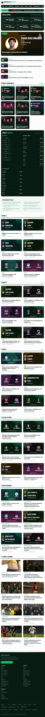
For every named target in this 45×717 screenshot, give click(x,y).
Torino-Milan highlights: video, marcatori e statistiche (9, 275)
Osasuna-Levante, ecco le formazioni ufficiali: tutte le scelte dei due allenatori (11, 457)
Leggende (26, 594)
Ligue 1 (3, 475)
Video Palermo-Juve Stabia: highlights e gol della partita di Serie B (11, 300)
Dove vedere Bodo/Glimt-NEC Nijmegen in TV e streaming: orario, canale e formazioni (11, 548)
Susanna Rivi (31, 236)
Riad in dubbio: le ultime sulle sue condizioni (14, 52)
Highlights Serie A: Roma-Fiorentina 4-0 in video (11, 234)
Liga (3, 433)
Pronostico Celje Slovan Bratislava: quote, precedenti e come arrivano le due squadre (11, 526)
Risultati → (41, 83)
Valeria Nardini (31, 303)
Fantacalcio (11, 6)
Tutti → (42, 282)
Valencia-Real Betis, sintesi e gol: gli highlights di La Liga (21, 77)
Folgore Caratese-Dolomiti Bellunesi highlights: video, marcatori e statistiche (10, 368)
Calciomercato (36, 6)
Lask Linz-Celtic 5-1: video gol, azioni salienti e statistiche (10, 504)
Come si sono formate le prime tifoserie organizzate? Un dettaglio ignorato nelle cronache (33, 619)
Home (3, 6)
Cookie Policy (34, 709)
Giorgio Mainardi (10, 577)
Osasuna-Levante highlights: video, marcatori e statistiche (32, 435)
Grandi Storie (27, 616)
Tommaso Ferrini (10, 236)
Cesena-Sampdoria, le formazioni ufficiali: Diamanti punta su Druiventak (33, 341)
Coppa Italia (3, 685)
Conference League (28, 523)
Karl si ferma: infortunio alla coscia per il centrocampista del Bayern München (25, 60)
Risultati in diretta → (7, 662)
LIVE (6, 6)
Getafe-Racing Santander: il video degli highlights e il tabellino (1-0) (33, 478)
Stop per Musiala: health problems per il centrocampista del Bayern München (25, 66)
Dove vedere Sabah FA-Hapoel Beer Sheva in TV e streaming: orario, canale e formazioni (33, 548)
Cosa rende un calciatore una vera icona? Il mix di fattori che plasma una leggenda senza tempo (33, 598)
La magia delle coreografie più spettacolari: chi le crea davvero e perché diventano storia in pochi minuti (33, 576)
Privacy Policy (27, 709)
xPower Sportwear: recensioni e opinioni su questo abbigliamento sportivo (11, 575)
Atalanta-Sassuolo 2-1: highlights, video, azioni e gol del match (32, 275)
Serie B (26, 6)
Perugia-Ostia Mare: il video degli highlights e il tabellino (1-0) (9, 410)
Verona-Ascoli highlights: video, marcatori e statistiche (9, 321)
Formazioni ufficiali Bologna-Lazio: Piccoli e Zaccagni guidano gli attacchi (33, 254)
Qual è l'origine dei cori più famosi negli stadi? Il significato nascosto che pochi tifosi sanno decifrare (11, 598)
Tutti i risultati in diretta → (36, 14)
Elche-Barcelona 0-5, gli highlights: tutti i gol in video (33, 457)
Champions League (6, 501)
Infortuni (17, 6)
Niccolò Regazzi (10, 439)
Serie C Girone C (4, 673)
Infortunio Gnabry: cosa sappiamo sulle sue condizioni (20, 72)
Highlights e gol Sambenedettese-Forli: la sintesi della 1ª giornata (33, 389)
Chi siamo (10, 709)
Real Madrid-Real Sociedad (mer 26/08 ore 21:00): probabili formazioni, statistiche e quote (11, 436)
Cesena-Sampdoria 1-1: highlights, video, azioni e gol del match (33, 300)
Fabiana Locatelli (10, 391)
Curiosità (4, 594)
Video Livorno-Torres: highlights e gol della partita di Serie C (33, 367)
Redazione (16, 709)
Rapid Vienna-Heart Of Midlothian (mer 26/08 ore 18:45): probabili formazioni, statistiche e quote (33, 526)
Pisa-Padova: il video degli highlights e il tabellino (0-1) (33, 321)
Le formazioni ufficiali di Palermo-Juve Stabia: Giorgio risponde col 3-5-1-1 (11, 341)
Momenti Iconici (27, 572)
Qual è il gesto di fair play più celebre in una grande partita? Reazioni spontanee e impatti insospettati (11, 641)
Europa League (4, 682)
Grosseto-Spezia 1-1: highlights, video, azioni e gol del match (11, 389)
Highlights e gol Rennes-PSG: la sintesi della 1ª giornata (11, 478)
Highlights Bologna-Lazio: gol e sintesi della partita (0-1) (33, 234)
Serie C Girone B (4, 671)
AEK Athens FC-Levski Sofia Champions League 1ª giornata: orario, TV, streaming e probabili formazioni (33, 505)
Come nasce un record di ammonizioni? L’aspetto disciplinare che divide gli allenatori (11, 619)
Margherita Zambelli (10, 371)
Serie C (30, 6)
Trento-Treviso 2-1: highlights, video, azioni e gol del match (32, 410)
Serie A (22, 6)
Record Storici (5, 572)
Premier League (4, 692)
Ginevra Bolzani (10, 277)
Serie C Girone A (4, 670)
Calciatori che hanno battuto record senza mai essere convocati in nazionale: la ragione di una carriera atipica (32, 642)
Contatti (21, 709)
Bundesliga (3, 679)
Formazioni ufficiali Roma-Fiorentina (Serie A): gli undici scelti (10, 254)
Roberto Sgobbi (10, 303)
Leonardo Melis (32, 480)
